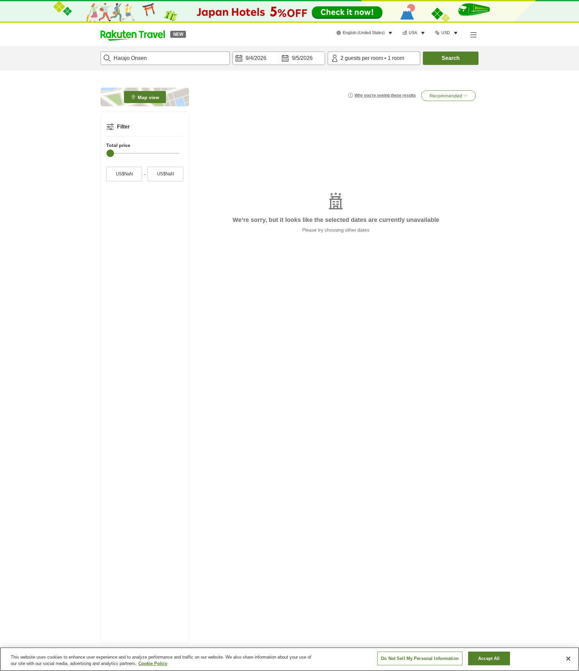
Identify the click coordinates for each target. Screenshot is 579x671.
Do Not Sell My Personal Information (420, 658)
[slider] (110, 153)
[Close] (568, 658)
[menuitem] (365, 33)
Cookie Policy (152, 663)
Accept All (489, 658)
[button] (133, 34)
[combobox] (165, 58)
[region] (289, 659)
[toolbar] (279, 58)
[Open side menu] (473, 34)
